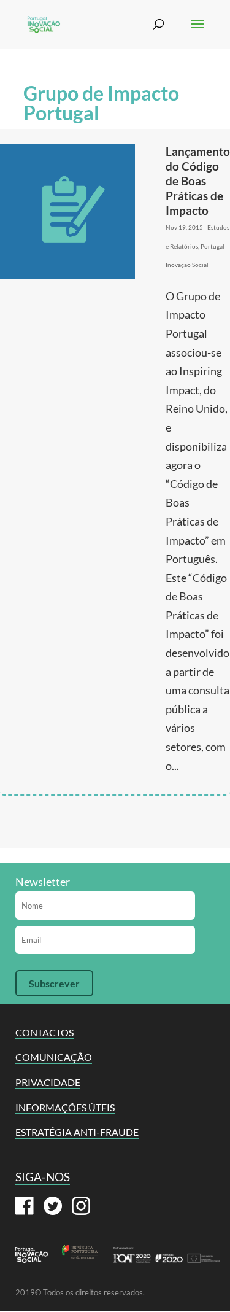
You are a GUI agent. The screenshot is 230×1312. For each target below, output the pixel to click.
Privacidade (47, 1082)
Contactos (44, 1032)
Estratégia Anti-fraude (77, 1132)
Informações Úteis (65, 1107)
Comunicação (53, 1057)
